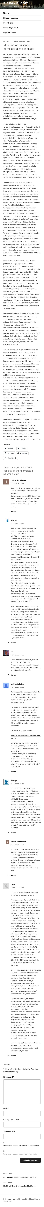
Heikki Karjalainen (18, 480)
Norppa (29, 42)
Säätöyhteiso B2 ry (22, 1199)
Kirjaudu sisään (9, 33)
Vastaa (13, 511)
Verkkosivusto (9, 1131)
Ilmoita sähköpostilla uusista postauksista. (20, 1154)
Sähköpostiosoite (11, 1120)
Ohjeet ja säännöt (10, 18)
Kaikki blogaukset (10, 28)
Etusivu (6, 13)
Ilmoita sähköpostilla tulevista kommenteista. (21, 1146)
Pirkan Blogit (15, 3)
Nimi (5, 1108)
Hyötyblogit (8, 23)
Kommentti (8, 1077)
